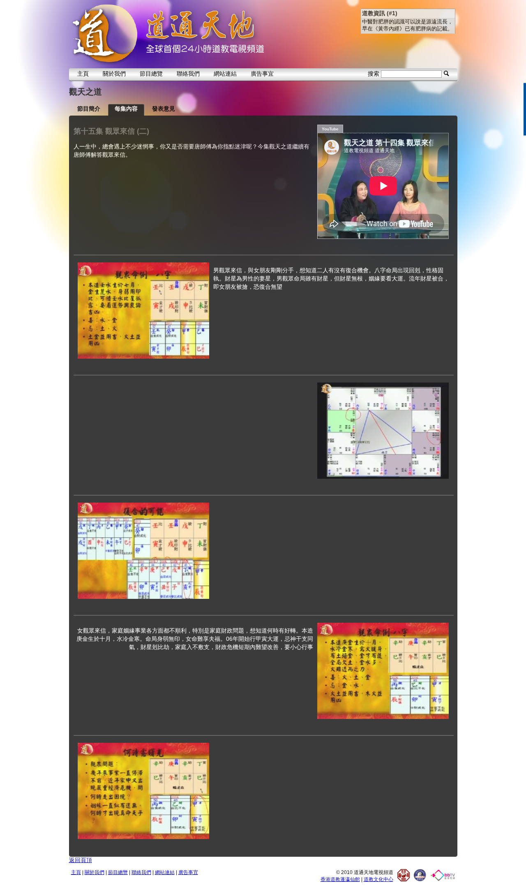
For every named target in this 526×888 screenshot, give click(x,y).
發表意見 (163, 108)
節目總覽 (151, 73)
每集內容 (126, 108)
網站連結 (225, 73)
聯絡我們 (188, 73)
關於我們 (114, 73)
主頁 (83, 73)
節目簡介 (88, 108)
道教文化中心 (378, 879)
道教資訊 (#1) (379, 13)
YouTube (330, 129)
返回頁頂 (80, 860)
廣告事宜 (262, 73)
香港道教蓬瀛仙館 (340, 879)
